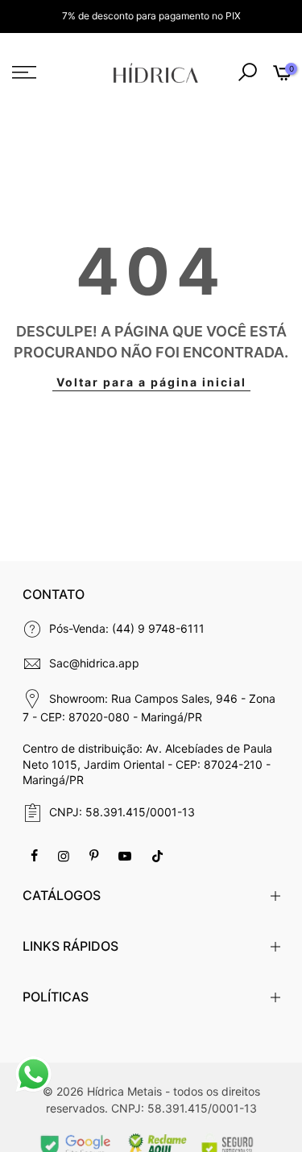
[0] (281, 75)
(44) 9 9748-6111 (158, 627)
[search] (247, 73)
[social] (36, 855)
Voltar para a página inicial (151, 382)
